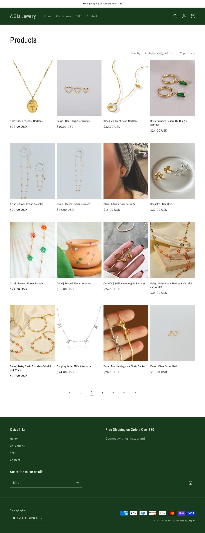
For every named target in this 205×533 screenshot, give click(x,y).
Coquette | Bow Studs (162, 204)
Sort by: (136, 53)
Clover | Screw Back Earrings (119, 204)
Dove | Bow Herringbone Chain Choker (125, 366)
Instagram (137, 438)
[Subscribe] (77, 482)
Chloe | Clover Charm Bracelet (26, 204)
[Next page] (135, 392)
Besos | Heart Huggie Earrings (73, 121)
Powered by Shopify (185, 520)
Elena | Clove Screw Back (164, 366)
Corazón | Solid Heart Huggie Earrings (124, 283)
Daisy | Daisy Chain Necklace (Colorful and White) (171, 285)
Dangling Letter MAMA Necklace (74, 366)
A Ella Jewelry (168, 520)
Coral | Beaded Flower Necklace (74, 283)
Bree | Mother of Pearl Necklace (121, 121)
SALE (13, 453)
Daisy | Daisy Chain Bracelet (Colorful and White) (30, 368)
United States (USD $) (25, 518)
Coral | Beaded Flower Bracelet (27, 283)
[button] (175, 16)
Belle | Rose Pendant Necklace (26, 121)
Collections (17, 446)
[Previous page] (70, 392)
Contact (15, 460)
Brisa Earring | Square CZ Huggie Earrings (168, 122)
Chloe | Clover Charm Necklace (73, 204)
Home (14, 438)
